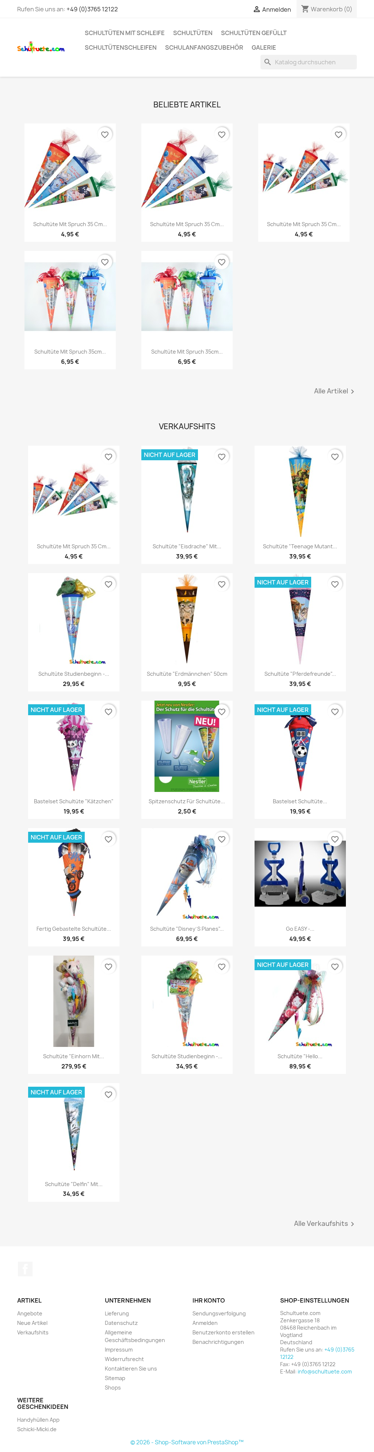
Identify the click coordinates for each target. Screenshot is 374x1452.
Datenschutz (121, 1322)
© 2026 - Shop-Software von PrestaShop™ (187, 1442)
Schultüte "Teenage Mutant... (300, 546)
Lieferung (117, 1313)
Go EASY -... (300, 928)
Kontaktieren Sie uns (131, 1368)
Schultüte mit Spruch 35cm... (70, 351)
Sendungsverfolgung (219, 1313)
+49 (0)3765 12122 (92, 9)
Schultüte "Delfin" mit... (74, 1184)
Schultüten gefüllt (254, 33)
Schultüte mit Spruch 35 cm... (70, 224)
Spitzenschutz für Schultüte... (187, 801)
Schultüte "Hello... (300, 1056)
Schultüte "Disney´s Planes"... (187, 928)
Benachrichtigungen (218, 1341)
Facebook (25, 1269)
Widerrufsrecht (124, 1359)
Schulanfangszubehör (204, 47)
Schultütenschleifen (121, 47)
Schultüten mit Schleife (125, 33)
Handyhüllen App (38, 1419)
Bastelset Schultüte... (300, 801)
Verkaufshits (33, 1332)
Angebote (29, 1313)
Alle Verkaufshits (325, 1224)
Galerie (264, 47)
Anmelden (205, 1322)
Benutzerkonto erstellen (223, 1332)
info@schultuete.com (325, 1371)
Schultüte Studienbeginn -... (73, 673)
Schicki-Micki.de (37, 1429)
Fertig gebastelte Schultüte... (74, 928)
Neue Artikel (32, 1322)
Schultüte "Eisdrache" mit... (187, 546)
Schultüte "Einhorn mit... (73, 1056)
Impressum (119, 1349)
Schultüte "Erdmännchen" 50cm (187, 673)
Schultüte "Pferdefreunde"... (300, 673)
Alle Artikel (335, 391)
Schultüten (193, 33)
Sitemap (115, 1378)
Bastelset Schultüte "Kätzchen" (74, 801)
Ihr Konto (208, 1300)
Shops (113, 1387)
